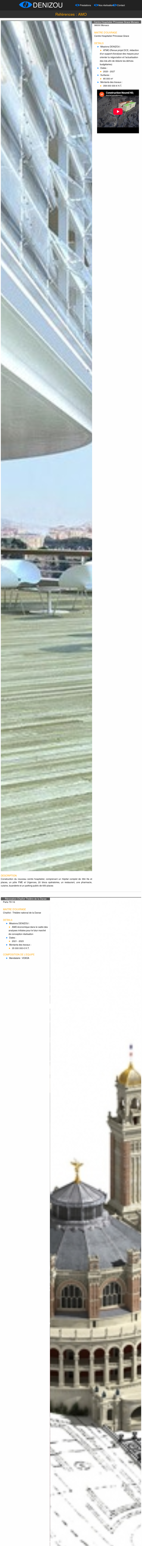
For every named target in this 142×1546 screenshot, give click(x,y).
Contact (121, 5)
